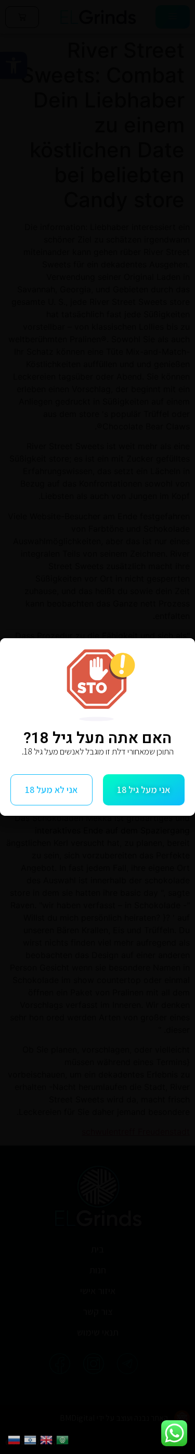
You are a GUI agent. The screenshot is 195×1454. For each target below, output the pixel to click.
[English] (48, 1439)
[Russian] (16, 1439)
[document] (97, 727)
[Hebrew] (32, 1439)
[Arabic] (64, 1439)
